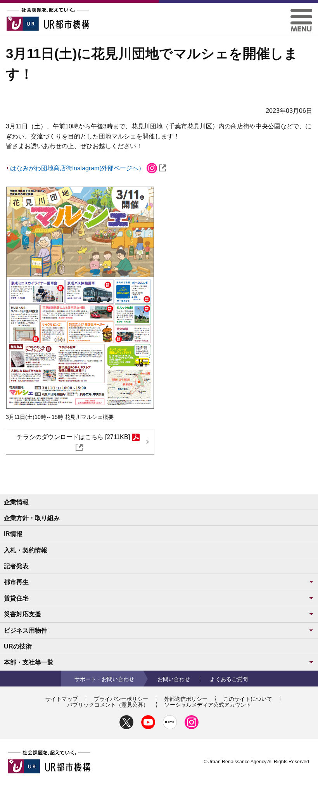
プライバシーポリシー (121, 699)
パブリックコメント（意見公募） (108, 705)
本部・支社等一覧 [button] (29, 662)
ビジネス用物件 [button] (25, 630)
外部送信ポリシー (185, 699)
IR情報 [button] (13, 534)
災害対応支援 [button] (22, 614)
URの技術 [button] (18, 646)
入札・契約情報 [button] (25, 550)
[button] (301, 12)
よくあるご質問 (229, 679)
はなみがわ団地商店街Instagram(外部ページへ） (77, 168)
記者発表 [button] (16, 566)
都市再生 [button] (16, 582)
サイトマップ (61, 699)
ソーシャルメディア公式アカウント (207, 705)
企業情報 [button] (16, 502)
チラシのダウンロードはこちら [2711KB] (73, 437)
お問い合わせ (173, 679)
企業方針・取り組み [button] (32, 518)
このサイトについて (247, 699)
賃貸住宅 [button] (16, 598)
